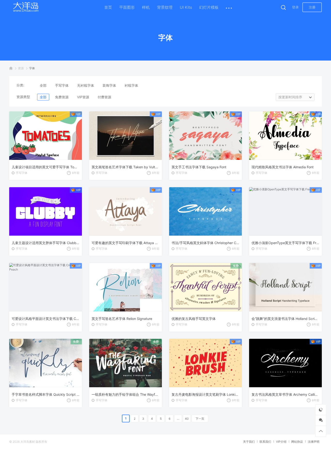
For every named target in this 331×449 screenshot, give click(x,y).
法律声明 (313, 441)
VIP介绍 (281, 441)
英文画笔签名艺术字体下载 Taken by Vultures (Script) (125, 167)
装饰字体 (109, 85)
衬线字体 (131, 85)
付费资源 (104, 97)
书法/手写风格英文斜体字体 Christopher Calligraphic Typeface (205, 243)
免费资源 (62, 97)
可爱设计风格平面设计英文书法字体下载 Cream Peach (45, 319)
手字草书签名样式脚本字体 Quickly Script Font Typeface (45, 394)
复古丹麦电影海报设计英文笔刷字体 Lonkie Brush (205, 394)
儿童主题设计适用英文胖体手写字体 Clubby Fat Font (45, 243)
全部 (43, 85)
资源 (21, 68)
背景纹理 (165, 7)
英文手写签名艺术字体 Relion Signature (122, 319)
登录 (295, 7)
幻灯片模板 (209, 7)
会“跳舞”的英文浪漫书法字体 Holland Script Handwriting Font (285, 319)
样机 (146, 7)
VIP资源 (83, 97)
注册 (312, 7)
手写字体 (62, 85)
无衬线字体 (85, 85)
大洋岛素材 (27, 441)
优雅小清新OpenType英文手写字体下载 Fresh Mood (285, 243)
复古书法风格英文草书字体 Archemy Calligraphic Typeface (285, 394)
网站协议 (297, 441)
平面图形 (127, 7)
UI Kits (186, 7)
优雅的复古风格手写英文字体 (194, 319)
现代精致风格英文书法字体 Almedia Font (283, 167)
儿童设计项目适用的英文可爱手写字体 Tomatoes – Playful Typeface (45, 167)
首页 (108, 7)
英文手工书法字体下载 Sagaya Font (199, 167)
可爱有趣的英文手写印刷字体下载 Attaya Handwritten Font (125, 243)
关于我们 (249, 441)
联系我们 (265, 441)
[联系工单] (320, 420)
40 (187, 418)
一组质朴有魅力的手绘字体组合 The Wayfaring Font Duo (125, 394)
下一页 (200, 418)
